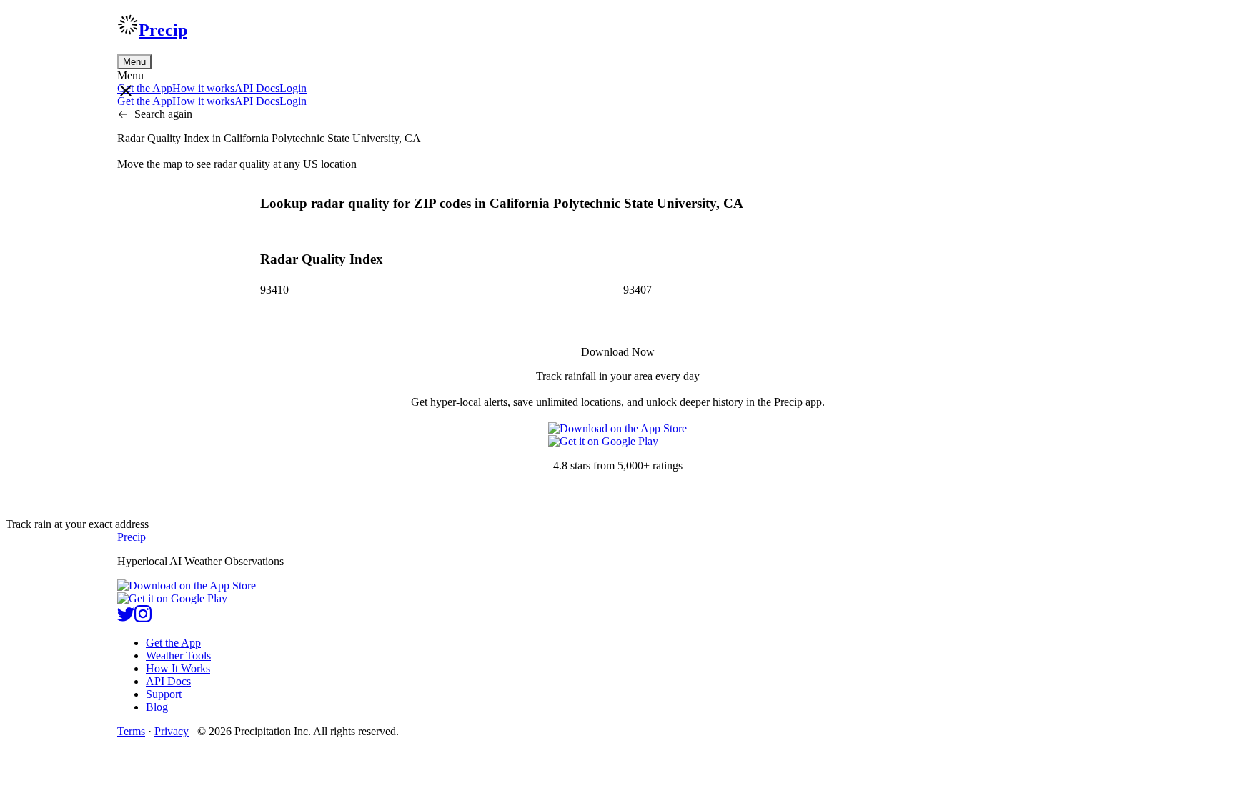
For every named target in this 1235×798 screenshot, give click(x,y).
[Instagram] (143, 618)
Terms (131, 731)
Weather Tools (178, 655)
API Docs (256, 88)
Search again (163, 114)
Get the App (173, 643)
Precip (163, 30)
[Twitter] (125, 618)
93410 (274, 290)
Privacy (171, 731)
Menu (134, 61)
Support (164, 694)
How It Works (178, 668)
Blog (157, 707)
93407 (637, 290)
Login (293, 88)
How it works (203, 88)
